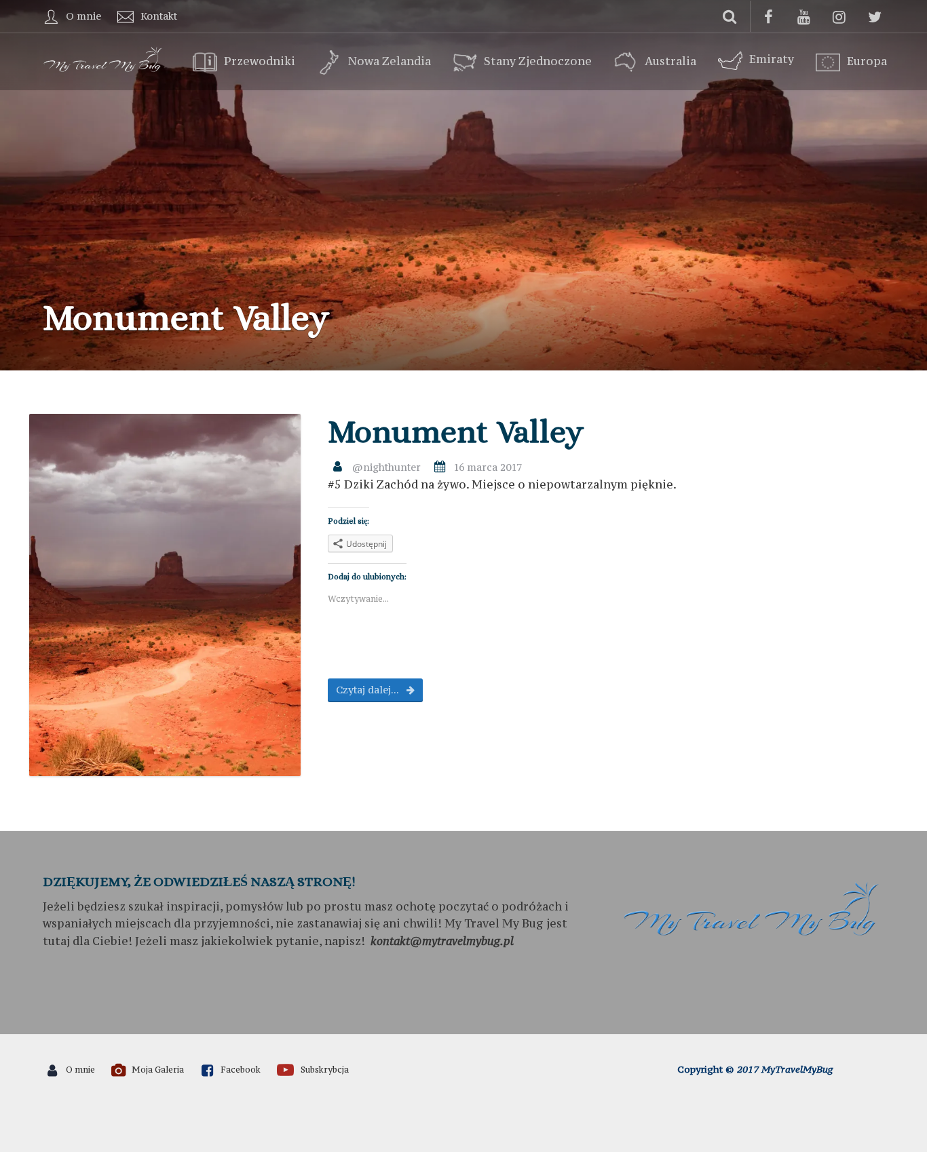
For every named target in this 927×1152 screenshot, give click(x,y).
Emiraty (771, 59)
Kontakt (158, 15)
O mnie (83, 15)
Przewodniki (259, 61)
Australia (670, 61)
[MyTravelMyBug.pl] (103, 57)
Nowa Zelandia (389, 61)
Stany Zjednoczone (538, 61)
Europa (867, 61)
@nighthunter (386, 467)
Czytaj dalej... (368, 689)
